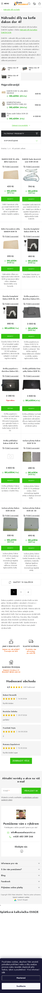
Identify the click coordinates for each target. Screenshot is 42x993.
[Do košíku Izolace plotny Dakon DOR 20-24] (10, 548)
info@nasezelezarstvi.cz (23, 832)
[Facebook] (21, 851)
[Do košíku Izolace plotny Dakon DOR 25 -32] (31, 548)
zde (3, 972)
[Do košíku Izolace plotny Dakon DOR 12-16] (31, 480)
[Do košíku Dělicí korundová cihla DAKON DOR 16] (10, 268)
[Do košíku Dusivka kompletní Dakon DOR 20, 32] (10, 336)
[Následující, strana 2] (21, 592)
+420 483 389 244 (23, 836)
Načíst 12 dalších (23, 582)
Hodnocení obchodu (21, 681)
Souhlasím (21, 986)
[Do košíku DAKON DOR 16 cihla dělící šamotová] (10, 199)
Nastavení (21, 978)
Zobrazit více (21, 760)
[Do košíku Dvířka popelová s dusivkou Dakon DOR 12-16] (31, 336)
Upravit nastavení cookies (21, 897)
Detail (10, 408)
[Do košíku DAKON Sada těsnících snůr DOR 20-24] (31, 199)
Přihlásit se (31, 791)
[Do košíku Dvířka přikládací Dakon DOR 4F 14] (10, 480)
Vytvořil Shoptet (22, 900)
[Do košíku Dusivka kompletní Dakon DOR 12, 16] (31, 269)
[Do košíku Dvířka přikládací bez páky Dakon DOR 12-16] (31, 408)
